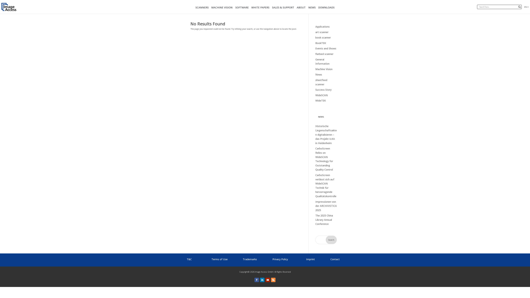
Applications (322, 26)
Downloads (326, 7)
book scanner (323, 37)
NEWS (312, 7)
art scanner (321, 32)
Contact (335, 259)
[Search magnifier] (519, 7)
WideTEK (320, 100)
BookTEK (320, 43)
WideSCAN (321, 95)
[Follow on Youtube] (268, 280)
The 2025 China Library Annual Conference (324, 220)
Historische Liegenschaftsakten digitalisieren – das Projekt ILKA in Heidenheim (326, 134)
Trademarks (250, 259)
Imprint (310, 259)
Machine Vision (323, 69)
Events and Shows (325, 48)
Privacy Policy (280, 259)
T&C (189, 259)
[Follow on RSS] (273, 280)
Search (331, 240)
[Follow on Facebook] (257, 280)
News (318, 74)
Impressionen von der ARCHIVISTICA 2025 (326, 206)
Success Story (323, 89)
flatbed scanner (324, 54)
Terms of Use (219, 259)
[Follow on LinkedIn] (262, 280)
